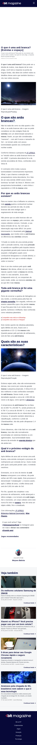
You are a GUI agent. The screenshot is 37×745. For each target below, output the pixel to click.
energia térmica (25, 440)
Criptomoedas (18, 725)
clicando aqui (7, 530)
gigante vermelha (8, 302)
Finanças (18, 735)
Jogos (18, 729)
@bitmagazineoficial (10, 525)
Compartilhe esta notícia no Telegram (13, 319)
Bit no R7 (18, 722)
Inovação (18, 732)
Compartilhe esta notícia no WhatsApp (13, 317)
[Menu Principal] (34, 3)
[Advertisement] (18, 26)
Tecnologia (18, 739)
